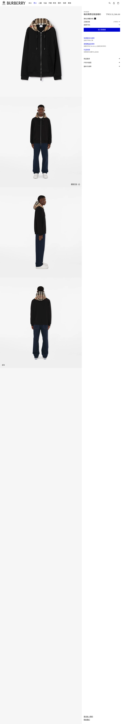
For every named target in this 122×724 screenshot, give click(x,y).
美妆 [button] (69, 3)
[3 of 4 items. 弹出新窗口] (41, 232)
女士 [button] (30, 3)
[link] (88, 717)
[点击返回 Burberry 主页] (16, 3)
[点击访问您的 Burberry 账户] (114, 3)
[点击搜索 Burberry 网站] (109, 3)
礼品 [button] (45, 3)
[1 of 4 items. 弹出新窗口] (41, 51)
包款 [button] (64, 3)
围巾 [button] (59, 3)
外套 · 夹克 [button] (52, 3)
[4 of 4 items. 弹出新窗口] (41, 323)
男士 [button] (35, 3)
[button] (75, 184)
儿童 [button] (40, 3)
